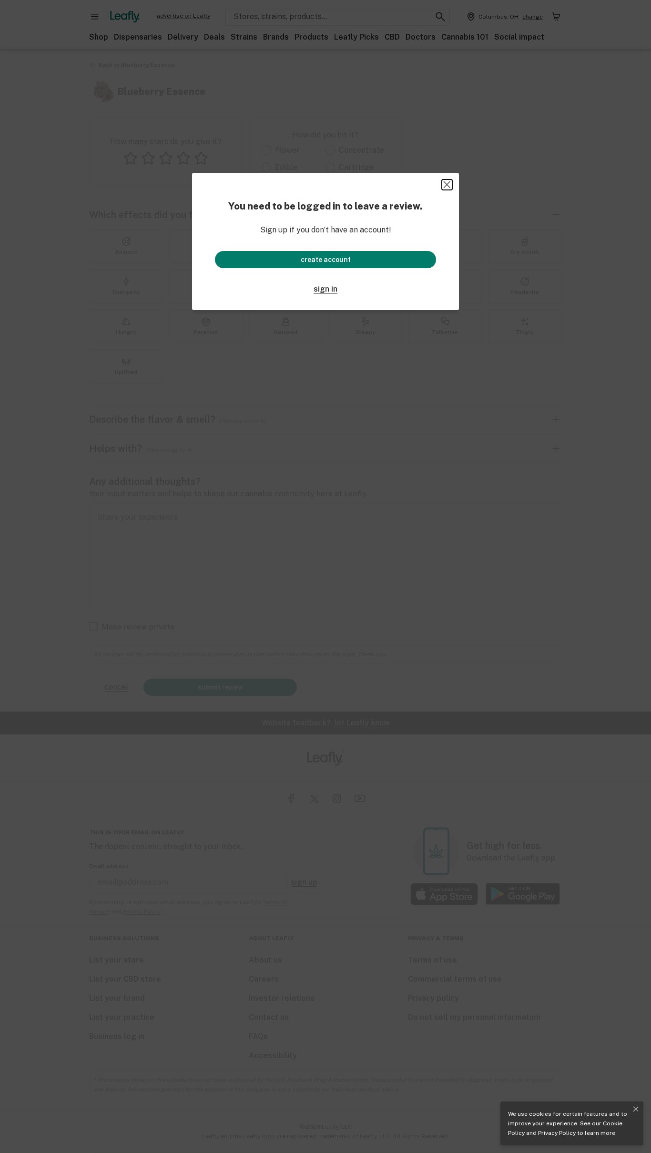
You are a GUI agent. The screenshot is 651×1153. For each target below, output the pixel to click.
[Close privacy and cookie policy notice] (636, 1109)
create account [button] (326, 259)
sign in (325, 288)
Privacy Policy (557, 1133)
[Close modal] (447, 184)
